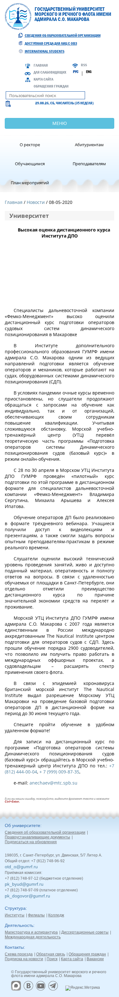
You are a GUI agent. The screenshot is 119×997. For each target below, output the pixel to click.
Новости (36, 202)
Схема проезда (19, 954)
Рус (75, 72)
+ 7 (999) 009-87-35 (58, 772)
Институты (14, 915)
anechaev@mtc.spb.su (53, 783)
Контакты (14, 947)
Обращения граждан (51, 86)
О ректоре (30, 144)
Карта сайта (43, 79)
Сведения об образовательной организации (63, 35)
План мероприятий (30, 183)
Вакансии (95, 959)
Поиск (52, 959)
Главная (41, 65)
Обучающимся (30, 163)
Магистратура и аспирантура (31, 932)
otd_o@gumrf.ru (21, 866)
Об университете (22, 825)
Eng (88, 72)
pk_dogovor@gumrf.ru (27, 895)
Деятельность (19, 925)
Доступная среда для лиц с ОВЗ (51, 43)
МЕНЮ (59, 123)
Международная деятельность (33, 937)
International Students (44, 51)
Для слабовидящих (50, 72)
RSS (84, 65)
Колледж (56, 915)
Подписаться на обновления (31, 842)
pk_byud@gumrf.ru (24, 884)
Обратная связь (50, 954)
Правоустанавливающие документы (37, 837)
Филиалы (36, 915)
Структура (15, 908)
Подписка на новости (24, 959)
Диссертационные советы (85, 932)
